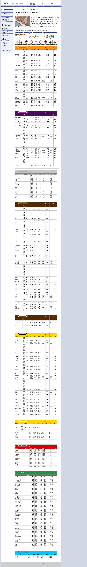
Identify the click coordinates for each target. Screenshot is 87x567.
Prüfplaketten (3, 14)
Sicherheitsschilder (4, 13)
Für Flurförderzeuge (4, 43)
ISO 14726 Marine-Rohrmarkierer (6, 26)
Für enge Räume (4, 45)
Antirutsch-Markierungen (5, 19)
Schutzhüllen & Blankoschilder (6, 50)
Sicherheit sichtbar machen (5, 34)
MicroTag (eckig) (4, 39)
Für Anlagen (3, 42)
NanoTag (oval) (4, 38)
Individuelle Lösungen (5, 35)
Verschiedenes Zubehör (5, 51)
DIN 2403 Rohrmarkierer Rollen (6, 25)
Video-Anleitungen (4, 20)
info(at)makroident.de (53, 29)
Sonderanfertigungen (5, 28)
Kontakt (58, 1)
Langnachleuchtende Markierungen (7, 18)
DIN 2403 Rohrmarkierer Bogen (6, 24)
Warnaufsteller (4, 32)
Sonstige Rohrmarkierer (5, 27)
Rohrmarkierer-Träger (5, 29)
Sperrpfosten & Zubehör (5, 31)
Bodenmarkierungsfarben (5, 17)
